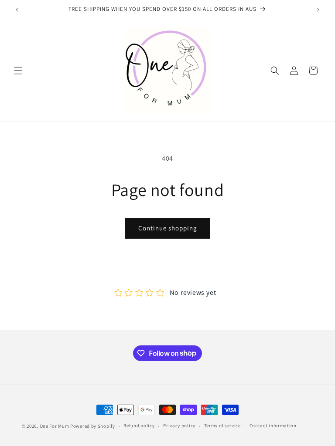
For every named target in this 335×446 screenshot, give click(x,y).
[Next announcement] (318, 9)
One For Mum (54, 426)
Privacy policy (179, 425)
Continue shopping (167, 228)
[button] (18, 70)
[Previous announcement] (17, 9)
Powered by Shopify (92, 426)
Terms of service (222, 425)
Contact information (273, 425)
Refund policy (138, 425)
